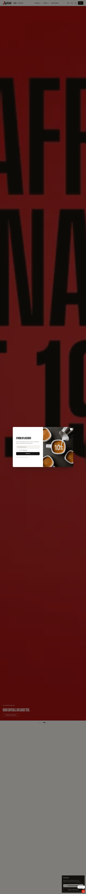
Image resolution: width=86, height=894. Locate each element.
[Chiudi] (71, 429)
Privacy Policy (24, 450)
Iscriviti (28, 453)
